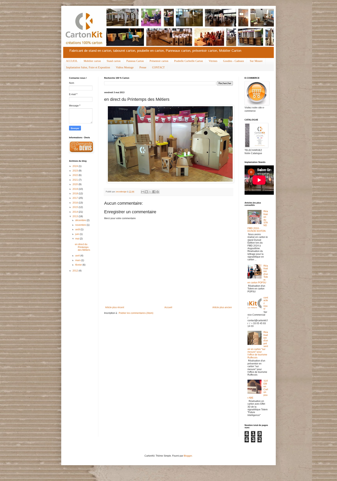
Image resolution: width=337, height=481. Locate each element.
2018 (76, 193)
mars (78, 260)
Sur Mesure (256, 61)
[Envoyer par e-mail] (143, 192)
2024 (76, 166)
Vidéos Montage (125, 67)
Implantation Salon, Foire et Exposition (88, 67)
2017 (76, 198)
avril (77, 255)
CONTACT (158, 67)
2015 (76, 207)
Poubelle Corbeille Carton (188, 61)
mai (77, 238)
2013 (76, 216)
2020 (76, 184)
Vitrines (213, 61)
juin (77, 234)
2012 (76, 270)
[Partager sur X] (150, 192)
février (78, 264)
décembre (81, 220)
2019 (76, 189)
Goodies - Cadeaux (233, 61)
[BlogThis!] (146, 192)
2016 (76, 202)
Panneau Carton (135, 61)
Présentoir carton (159, 61)
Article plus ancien (222, 307)
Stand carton (114, 61)
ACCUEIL (72, 61)
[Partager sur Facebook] (154, 192)
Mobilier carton (92, 61)
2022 (76, 175)
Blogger (188, 455)
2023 (76, 170)
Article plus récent (114, 307)
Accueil (168, 307)
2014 (76, 212)
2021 (76, 179)
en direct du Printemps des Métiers (82, 247)
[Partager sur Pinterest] (158, 192)
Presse (142, 67)
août (78, 229)
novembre (81, 225)
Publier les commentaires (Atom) (136, 313)
